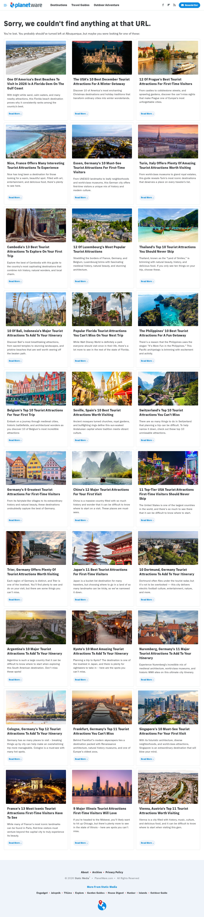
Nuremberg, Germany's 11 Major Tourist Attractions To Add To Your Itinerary (165, 653)
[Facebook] (163, 6)
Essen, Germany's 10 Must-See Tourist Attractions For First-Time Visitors (99, 167)
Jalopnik (56, 892)
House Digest (116, 892)
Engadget (42, 892)
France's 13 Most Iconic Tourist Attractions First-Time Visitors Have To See (35, 813)
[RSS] (174, 6)
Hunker (131, 892)
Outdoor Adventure (106, 5)
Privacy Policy (114, 872)
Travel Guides (80, 5)
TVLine (68, 892)
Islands (143, 892)
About (85, 872)
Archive (97, 872)
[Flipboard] (168, 6)
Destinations (58, 5)
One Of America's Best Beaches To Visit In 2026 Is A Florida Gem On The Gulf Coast (35, 83)
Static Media (82, 878)
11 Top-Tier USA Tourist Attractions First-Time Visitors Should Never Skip (166, 494)
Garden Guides (95, 892)
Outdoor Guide (158, 892)
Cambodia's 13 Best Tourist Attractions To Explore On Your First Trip (34, 251)
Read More (14, 113)
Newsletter (191, 5)
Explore (79, 892)
